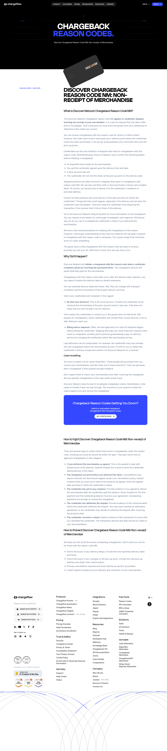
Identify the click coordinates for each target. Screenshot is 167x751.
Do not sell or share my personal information (70, 662)
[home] (12, 4)
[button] (150, 597)
